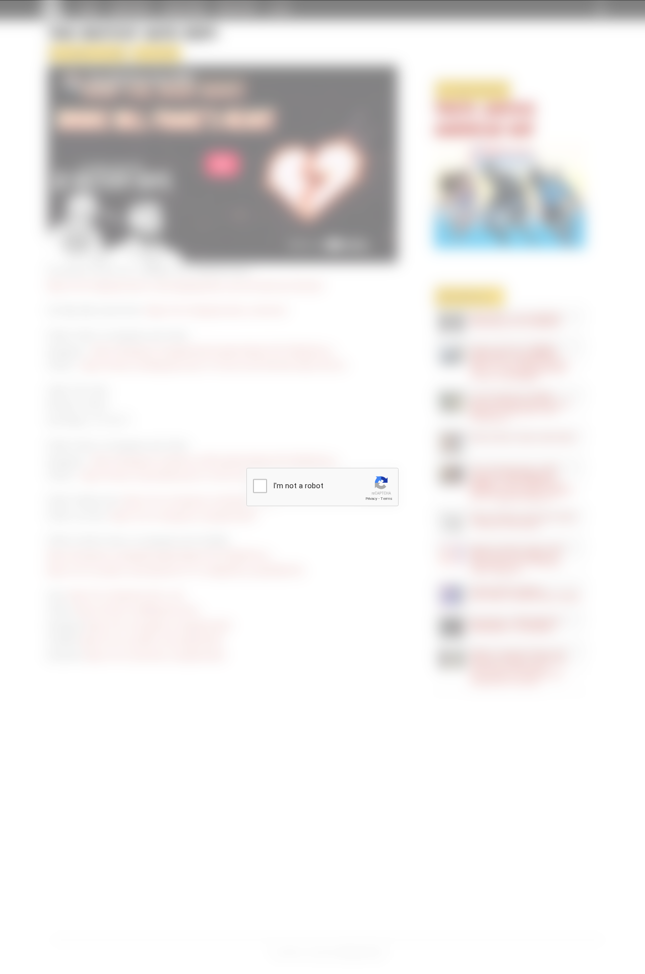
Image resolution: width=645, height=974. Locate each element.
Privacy (371, 498)
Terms (386, 498)
